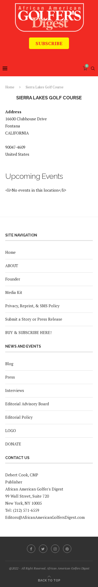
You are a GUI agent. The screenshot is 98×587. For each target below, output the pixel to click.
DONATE (13, 443)
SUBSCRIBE (49, 43)
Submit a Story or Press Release (33, 319)
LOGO (10, 430)
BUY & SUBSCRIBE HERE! (28, 332)
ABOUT (11, 265)
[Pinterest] (67, 549)
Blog (9, 363)
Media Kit (13, 292)
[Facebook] (31, 549)
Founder (12, 279)
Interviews (14, 390)
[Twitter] (43, 549)
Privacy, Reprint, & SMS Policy (32, 305)
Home (9, 87)
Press (10, 377)
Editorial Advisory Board (27, 403)
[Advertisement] (51, 53)
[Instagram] (55, 549)
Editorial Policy (19, 417)
